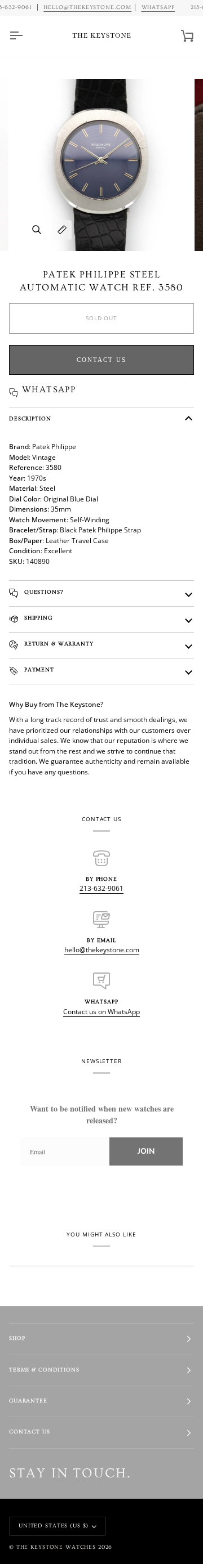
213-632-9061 (101, 888)
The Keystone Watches (56, 1547)
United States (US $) (54, 1526)
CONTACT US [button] (29, 1432)
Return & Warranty (58, 644)
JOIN (146, 1151)
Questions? (43, 592)
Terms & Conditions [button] (44, 1370)
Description (30, 419)
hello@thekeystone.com (101, 949)
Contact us (101, 359)
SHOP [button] (17, 1339)
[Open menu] (26, 36)
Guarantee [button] (28, 1401)
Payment (38, 670)
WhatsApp (158, 7)
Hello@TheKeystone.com (87, 7)
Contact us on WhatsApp (101, 1011)
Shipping (37, 618)
